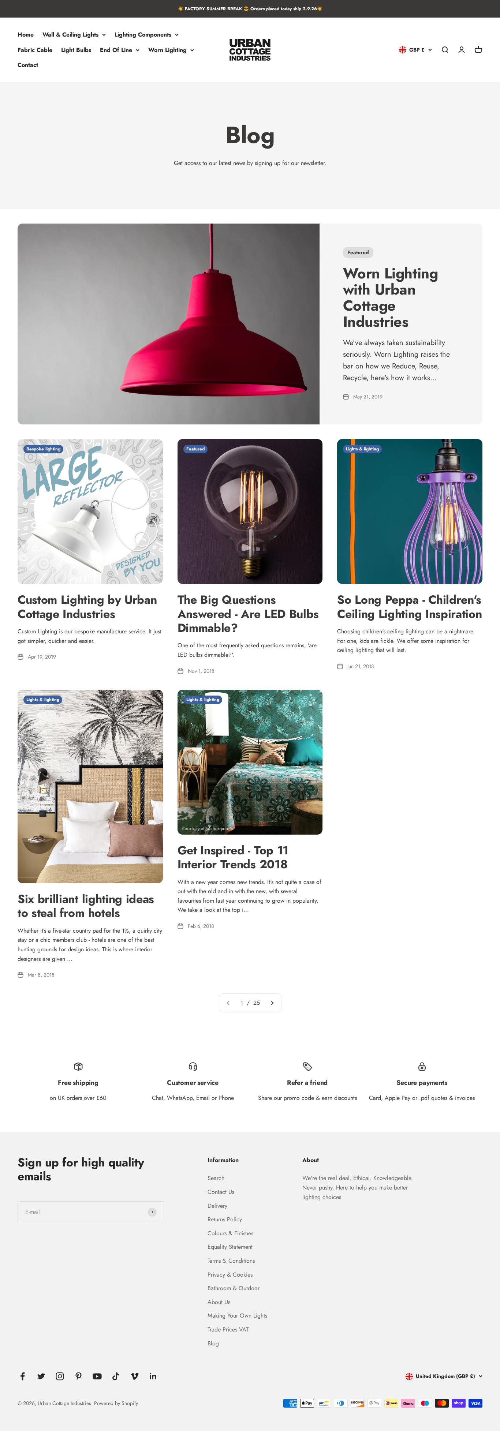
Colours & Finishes (230, 1233)
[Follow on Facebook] (22, 1376)
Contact (28, 65)
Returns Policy (225, 1219)
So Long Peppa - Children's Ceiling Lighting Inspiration (409, 606)
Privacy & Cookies (230, 1274)
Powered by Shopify (116, 1403)
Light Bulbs (76, 50)
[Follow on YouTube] (97, 1376)
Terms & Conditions (231, 1260)
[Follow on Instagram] (60, 1376)
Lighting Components (143, 34)
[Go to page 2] (272, 1003)
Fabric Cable (35, 50)
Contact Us (221, 1192)
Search (216, 1178)
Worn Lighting (167, 50)
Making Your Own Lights (237, 1315)
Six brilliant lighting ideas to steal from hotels (86, 906)
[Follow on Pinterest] (78, 1376)
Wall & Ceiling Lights (70, 34)
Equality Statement (230, 1247)
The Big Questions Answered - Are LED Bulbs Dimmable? (248, 613)
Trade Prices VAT (228, 1329)
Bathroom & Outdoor (234, 1288)
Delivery (217, 1206)
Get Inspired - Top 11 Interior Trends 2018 (233, 857)
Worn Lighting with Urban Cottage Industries (390, 297)
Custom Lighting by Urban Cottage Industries (87, 606)
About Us (219, 1302)
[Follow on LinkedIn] (153, 1376)
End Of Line (116, 50)
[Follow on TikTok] (116, 1376)
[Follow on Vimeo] (134, 1376)
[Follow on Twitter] (41, 1376)
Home (26, 34)
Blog (213, 1343)
